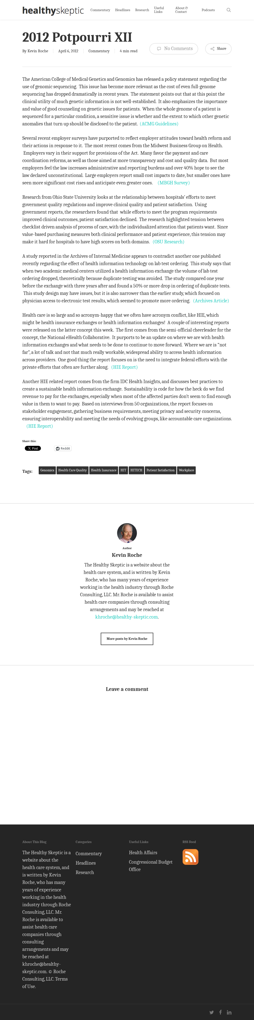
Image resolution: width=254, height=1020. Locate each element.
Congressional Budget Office (151, 865)
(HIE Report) (124, 367)
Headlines (86, 863)
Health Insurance (103, 470)
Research (85, 872)
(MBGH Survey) (174, 183)
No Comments (178, 48)
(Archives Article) (211, 301)
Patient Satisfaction (161, 470)
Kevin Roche (38, 51)
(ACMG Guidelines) (159, 124)
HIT (123, 470)
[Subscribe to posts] (190, 867)
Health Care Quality (72, 470)
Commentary (99, 51)
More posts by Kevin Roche (127, 639)
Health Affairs (143, 852)
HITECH (136, 470)
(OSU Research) (169, 242)
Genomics (47, 470)
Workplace (186, 470)
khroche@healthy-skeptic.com (126, 617)
